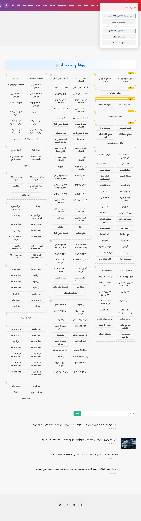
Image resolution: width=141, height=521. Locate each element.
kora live (16, 269)
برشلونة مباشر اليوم (16, 178)
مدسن (105, 206)
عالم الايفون (125, 185)
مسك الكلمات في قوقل (125, 156)
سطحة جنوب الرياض (36, 104)
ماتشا (60, 227)
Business (16, 5)
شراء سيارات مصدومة (16, 131)
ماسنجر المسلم (115, 116)
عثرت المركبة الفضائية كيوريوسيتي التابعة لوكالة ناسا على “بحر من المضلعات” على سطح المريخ (76, 425)
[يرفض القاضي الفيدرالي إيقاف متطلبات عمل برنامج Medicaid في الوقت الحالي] (128, 458)
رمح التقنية (125, 234)
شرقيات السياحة (105, 252)
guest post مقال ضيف (60, 246)
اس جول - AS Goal (16, 256)
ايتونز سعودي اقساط (80, 101)
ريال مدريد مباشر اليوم (36, 178)
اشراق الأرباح (105, 259)
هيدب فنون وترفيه (125, 335)
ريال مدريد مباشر (80, 319)
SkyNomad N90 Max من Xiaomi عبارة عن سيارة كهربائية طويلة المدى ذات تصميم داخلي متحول (77, 469)
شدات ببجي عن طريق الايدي (60, 140)
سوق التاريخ (60, 253)
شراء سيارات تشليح (36, 122)
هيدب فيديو (105, 228)
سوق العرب (80, 253)
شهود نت (105, 240)
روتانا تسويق (125, 213)
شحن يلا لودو (80, 184)
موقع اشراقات (125, 134)
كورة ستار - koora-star (15, 207)
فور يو (60, 166)
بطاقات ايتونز (60, 193)
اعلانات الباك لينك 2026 (105, 302)
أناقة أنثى (105, 197)
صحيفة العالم (105, 334)
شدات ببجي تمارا (60, 78)
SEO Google (105, 104)
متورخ (125, 206)
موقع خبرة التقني (125, 199)
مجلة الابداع (105, 213)
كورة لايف (36, 275)
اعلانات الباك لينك (105, 284)
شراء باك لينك (125, 270)
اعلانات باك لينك (60, 287)
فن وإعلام (94, 5)
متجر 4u (80, 139)
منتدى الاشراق (125, 300)
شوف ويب (105, 170)
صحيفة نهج (125, 191)
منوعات (71, 5)
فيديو (45, 5)
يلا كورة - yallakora (16, 247)
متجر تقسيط (60, 118)
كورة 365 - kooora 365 (36, 256)
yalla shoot (60, 304)
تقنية (86, 5)
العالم (38, 5)
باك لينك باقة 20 (80, 259)
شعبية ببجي (80, 193)
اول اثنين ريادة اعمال (125, 79)
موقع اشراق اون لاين (105, 135)
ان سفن (125, 164)
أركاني (125, 246)
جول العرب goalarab (36, 157)
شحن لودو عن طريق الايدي (60, 186)
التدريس (125, 291)
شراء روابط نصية (125, 276)
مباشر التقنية (105, 246)
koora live (16, 224)
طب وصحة (62, 5)
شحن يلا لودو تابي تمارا (60, 149)
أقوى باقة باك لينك (80, 270)
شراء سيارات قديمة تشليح (26, 139)
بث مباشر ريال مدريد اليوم (16, 157)
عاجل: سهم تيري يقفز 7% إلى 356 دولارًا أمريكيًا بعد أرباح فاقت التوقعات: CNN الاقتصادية (80, 440)
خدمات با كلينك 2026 (60, 270)
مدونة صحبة (125, 252)
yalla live (26, 195)
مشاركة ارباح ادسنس (105, 79)
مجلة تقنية (125, 319)
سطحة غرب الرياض (16, 95)
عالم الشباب (115, 93)
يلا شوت (80, 304)
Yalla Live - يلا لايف (16, 238)
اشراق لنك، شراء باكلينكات (125, 284)
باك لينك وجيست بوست (125, 311)
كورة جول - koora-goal (36, 216)
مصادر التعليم (104, 310)
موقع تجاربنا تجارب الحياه (80, 279)
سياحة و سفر (28, 5)
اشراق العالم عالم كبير (105, 293)
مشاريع (80, 287)
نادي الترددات (125, 219)
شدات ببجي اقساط (80, 79)
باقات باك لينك (105, 276)
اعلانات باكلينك (70, 293)
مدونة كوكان (105, 185)
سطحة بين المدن (36, 86)
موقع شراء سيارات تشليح (16, 122)
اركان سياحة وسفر (115, 143)
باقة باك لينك (125, 104)
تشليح (36, 111)
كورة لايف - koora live (36, 355)
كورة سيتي (16, 150)
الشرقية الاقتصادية (105, 177)
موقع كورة (26, 317)
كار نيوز (105, 191)
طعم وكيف (125, 240)
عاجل (79, 5)
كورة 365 (36, 150)
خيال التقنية (125, 170)
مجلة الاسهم (125, 176)
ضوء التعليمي (125, 128)
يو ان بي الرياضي (104, 319)
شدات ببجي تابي (60, 87)
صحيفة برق (105, 128)
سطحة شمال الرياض (36, 95)
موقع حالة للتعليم (125, 326)
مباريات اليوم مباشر (81, 312)
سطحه (16, 78)
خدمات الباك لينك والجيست (80, 246)
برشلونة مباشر (60, 310)
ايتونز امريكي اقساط (60, 158)
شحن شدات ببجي (80, 177)
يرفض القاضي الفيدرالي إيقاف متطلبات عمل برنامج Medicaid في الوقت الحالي (85, 455)
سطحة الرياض (36, 78)
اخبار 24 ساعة (105, 325)
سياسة (52, 5)
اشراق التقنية (105, 154)
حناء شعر (60, 218)
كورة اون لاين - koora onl (36, 247)
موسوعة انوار (125, 259)
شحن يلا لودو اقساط (60, 101)
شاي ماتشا (81, 233)
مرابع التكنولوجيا (104, 164)
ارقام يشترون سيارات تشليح (36, 131)
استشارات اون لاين (104, 220)
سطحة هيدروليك (16, 84)
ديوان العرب (60, 278)
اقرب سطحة (16, 102)
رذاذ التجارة (105, 234)
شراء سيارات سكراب (16, 113)
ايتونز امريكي (60, 93)
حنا (80, 227)
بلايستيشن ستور (80, 199)
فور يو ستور (60, 133)
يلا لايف (26, 165)
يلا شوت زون (36, 392)
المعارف (125, 228)
